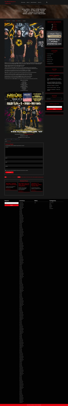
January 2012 (21, 396)
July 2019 (21, 292)
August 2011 (21, 402)
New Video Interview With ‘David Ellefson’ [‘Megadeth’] (24, 184)
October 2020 (21, 275)
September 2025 (22, 207)
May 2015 (21, 350)
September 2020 (22, 276)
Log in (35, 202)
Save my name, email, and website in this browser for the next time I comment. (17, 170)
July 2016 (21, 334)
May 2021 (21, 267)
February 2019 (21, 298)
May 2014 (21, 364)
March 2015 (21, 352)
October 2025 (21, 206)
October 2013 (21, 372)
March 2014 (21, 366)
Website (6, 166)
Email (6, 162)
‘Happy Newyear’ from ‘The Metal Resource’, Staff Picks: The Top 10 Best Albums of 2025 (54, 79)
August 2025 (21, 208)
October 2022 (21, 247)
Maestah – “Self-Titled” (55, 85)
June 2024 (21, 224)
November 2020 (21, 274)
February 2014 (21, 367)
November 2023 (21, 232)
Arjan (27, 7)
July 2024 (21, 223)
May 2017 (21, 322)
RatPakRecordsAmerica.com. (29, 134)
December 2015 (21, 342)
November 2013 (21, 371)
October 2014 (21, 358)
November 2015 (21, 343)
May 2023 (21, 239)
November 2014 (21, 357)
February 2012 (21, 395)
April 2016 (21, 337)
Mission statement (33, 2)
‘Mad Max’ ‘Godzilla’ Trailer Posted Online (11, 184)
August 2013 (21, 374)
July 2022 (21, 251)
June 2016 (21, 335)
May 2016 (21, 336)
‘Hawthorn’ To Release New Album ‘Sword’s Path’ (36, 184)
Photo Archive (23, 2)
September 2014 (22, 359)
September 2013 (22, 373)
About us (28, 2)
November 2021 (21, 260)
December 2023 (21, 231)
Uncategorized (49, 63)
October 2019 (21, 289)
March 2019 (21, 297)
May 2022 (21, 253)
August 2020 (21, 277)
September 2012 (22, 387)
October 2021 (21, 261)
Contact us (39, 2)
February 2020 (21, 284)
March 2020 (21, 283)
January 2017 (21, 327)
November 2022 (21, 246)
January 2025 (21, 216)
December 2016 (21, 328)
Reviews (48, 61)
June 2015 (21, 349)
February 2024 (21, 229)
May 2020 (21, 281)
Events (48, 55)
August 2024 (21, 222)
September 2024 (22, 221)
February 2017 (21, 326)
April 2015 (21, 351)
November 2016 (21, 329)
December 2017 (21, 314)
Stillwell (18, 139)
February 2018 (21, 312)
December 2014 (21, 356)
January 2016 (21, 341)
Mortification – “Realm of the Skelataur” (53, 90)
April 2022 (21, 254)
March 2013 (21, 380)
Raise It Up (13, 139)
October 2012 (21, 386)
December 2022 (21, 245)
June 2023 (21, 238)
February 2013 (21, 381)
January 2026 (21, 202)
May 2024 (21, 225)
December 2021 (21, 259)
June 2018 (21, 307)
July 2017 (21, 320)
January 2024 (21, 230)
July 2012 (21, 389)
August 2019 (21, 291)
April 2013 (21, 379)
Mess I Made (8, 139)
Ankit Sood (28, 5)
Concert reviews (49, 53)
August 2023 (21, 236)
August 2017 (21, 319)
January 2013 (21, 382)
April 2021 (21, 268)
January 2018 (21, 313)
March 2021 (21, 269)
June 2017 (21, 321)
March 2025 (21, 214)
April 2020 (21, 282)
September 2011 (22, 401)
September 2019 (22, 290)
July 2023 (21, 237)
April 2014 (21, 365)
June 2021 (21, 266)
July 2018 (21, 306)
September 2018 (22, 304)
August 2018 (21, 305)
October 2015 (21, 344)
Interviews (48, 57)
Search (54, 109)
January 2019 (21, 299)
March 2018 (21, 311)
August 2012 (21, 388)
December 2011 (21, 397)
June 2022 (21, 252)
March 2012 (21, 394)
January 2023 (21, 244)
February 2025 (21, 215)
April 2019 (21, 296)
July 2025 (21, 209)
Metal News (49, 59)
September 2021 (22, 262)
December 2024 (21, 217)
